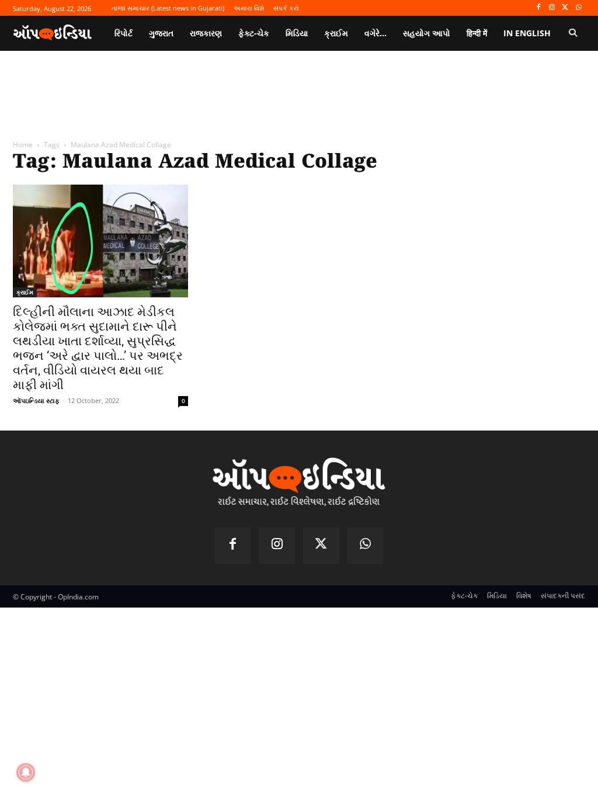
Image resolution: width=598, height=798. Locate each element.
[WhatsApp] (578, 8)
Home (23, 145)
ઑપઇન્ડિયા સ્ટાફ (36, 400)
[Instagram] (552, 8)
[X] (565, 8)
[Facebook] (538, 8)
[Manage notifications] (25, 772)
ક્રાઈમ (24, 292)
